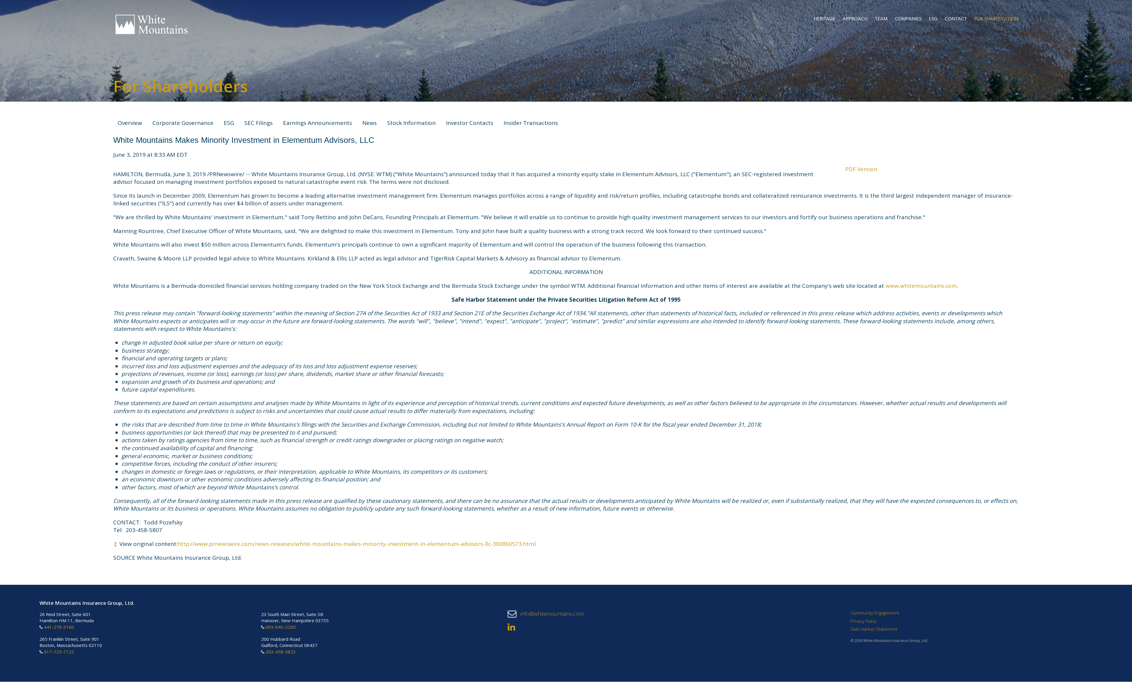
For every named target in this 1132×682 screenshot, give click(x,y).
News (369, 123)
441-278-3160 (59, 627)
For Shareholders (996, 19)
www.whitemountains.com (921, 286)
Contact (956, 19)
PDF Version (861, 169)
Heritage (824, 19)
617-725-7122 (59, 652)
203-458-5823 (281, 652)
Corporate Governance (182, 123)
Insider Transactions (531, 123)
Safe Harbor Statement (873, 629)
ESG (933, 19)
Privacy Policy (863, 621)
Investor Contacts (469, 123)
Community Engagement (874, 613)
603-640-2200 (281, 627)
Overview (130, 123)
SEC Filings (258, 123)
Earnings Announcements (317, 123)
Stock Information (411, 123)
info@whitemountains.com (551, 613)
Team (881, 19)
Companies (908, 19)
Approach (855, 19)
